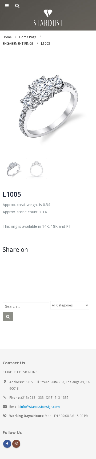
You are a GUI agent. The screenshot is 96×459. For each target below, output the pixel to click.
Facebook (7, 444)
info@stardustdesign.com (40, 406)
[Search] (8, 316)
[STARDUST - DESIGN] (48, 16)
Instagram (16, 444)
